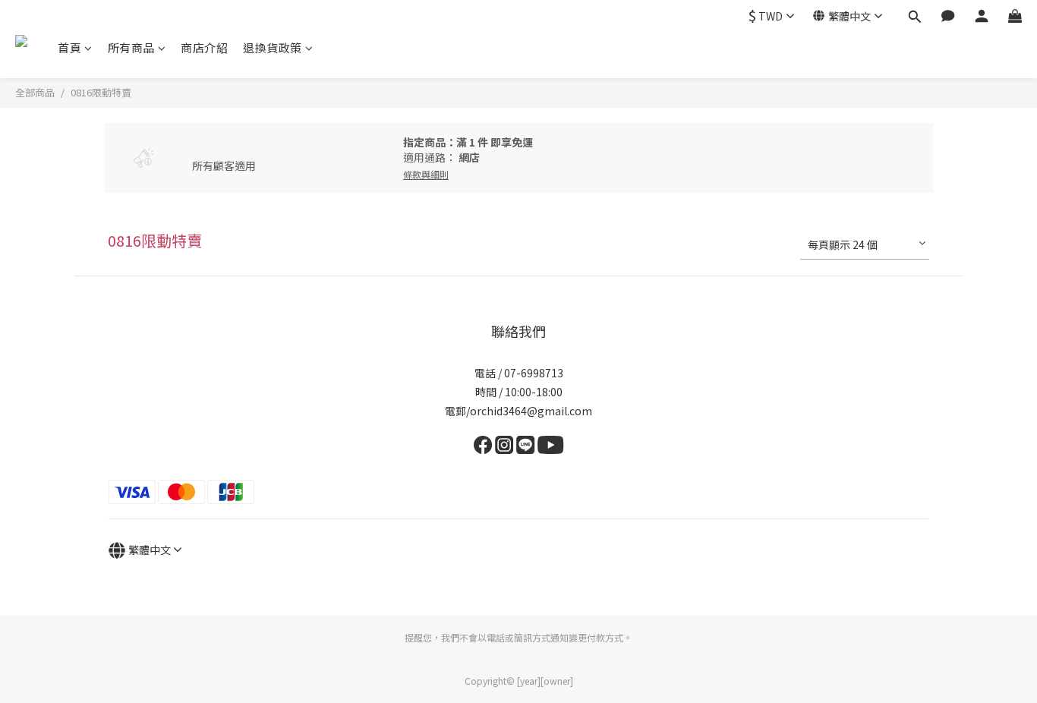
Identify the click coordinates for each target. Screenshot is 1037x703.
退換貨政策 (272, 47)
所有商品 (131, 47)
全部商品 (35, 92)
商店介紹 (204, 47)
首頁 (69, 47)
